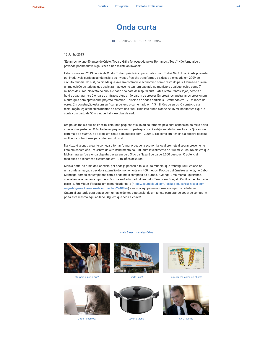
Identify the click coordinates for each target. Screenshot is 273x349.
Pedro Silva (38, 7)
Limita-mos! (136, 276)
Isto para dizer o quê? (87, 276)
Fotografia (122, 6)
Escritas (103, 6)
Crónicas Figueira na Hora (139, 41)
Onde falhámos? (87, 318)
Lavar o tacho (136, 318)
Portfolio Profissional (149, 6)
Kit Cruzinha (186, 318)
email (238, 6)
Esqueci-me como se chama (186, 276)
